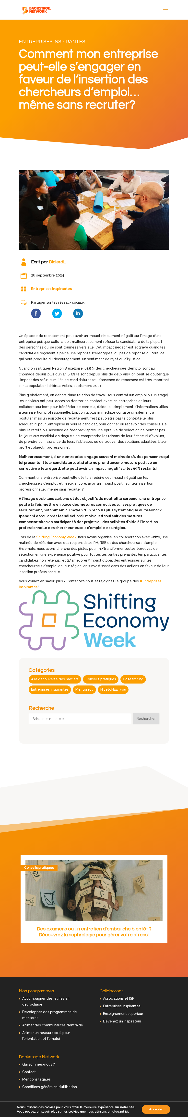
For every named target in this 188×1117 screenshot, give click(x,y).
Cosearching (133, 679)
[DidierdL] (24, 262)
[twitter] (57, 313)
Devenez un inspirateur (122, 1021)
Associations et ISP (118, 998)
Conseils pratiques (100, 679)
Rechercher (146, 719)
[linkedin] (78, 313)
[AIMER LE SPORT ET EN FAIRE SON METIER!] (94, 890)
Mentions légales (36, 1079)
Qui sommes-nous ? (38, 1064)
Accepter (156, 1109)
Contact (29, 1072)
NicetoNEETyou (113, 689)
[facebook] (36, 313)
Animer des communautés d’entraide (52, 1025)
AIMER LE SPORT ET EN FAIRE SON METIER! (94, 928)
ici (126, 1111)
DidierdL (57, 262)
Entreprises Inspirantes (122, 1006)
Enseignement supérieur (123, 1014)
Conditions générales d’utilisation (49, 1087)
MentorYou (84, 689)
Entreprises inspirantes (52, 41)
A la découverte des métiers (55, 679)
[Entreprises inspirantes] (24, 289)
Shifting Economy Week (56, 537)
